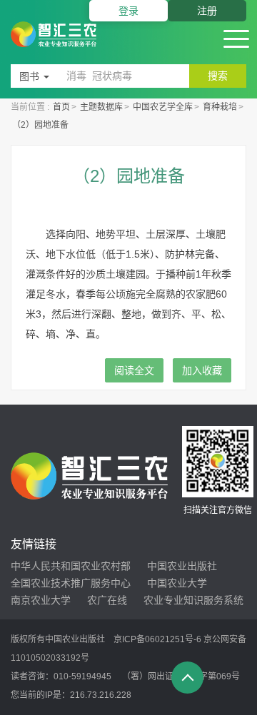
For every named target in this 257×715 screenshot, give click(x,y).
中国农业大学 (177, 583)
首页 (61, 107)
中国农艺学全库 (163, 107)
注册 (207, 10)
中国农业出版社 (182, 566)
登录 (128, 10)
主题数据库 (101, 107)
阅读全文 (134, 370)
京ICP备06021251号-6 (157, 639)
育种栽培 (220, 107)
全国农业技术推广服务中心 (71, 583)
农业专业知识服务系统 (193, 600)
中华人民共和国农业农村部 (71, 566)
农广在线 (107, 600)
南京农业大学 (41, 600)
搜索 (218, 75)
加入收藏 (202, 370)
